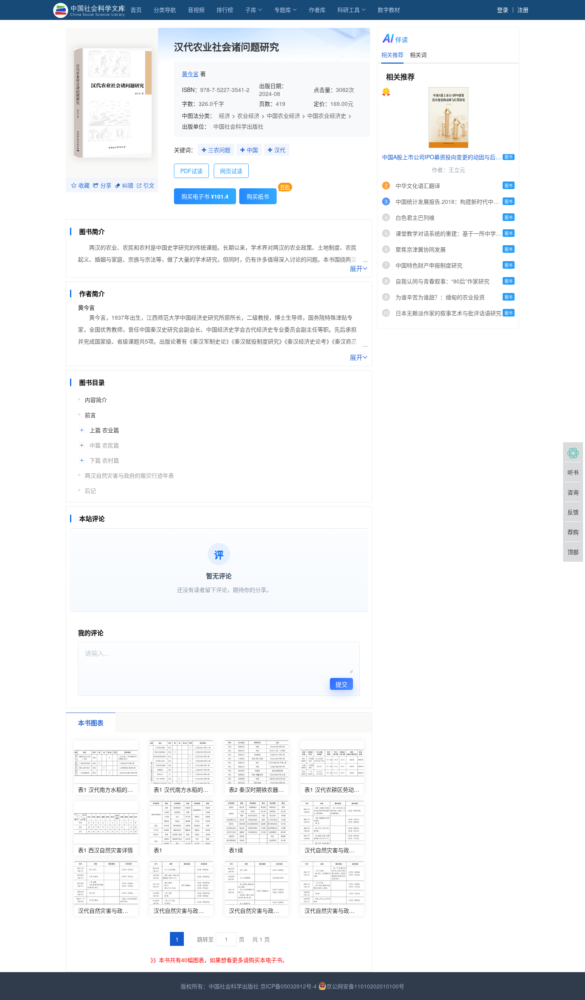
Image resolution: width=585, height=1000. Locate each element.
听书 (573, 472)
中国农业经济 (283, 115)
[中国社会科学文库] (90, 10)
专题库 (282, 10)
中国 (252, 150)
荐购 (285, 187)
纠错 (127, 185)
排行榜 (224, 10)
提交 (341, 684)
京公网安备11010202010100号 (365, 986)
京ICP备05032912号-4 (288, 986)
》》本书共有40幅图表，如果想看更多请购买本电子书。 (219, 960)
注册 (522, 10)
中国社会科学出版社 (238, 126)
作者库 (317, 10)
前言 (90, 415)
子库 (250, 10)
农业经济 (248, 115)
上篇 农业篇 (104, 430)
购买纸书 (258, 196)
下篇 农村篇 (104, 460)
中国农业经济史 (326, 115)
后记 (90, 490)
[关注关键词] (204, 150)
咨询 (573, 492)
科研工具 (348, 10)
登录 (502, 10)
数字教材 (389, 10)
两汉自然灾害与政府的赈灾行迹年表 (129, 475)
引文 (148, 185)
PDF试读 (191, 171)
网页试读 (231, 171)
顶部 (573, 552)
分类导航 (165, 10)
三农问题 (219, 150)
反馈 (573, 512)
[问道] (573, 452)
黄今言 (190, 74)
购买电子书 (204, 196)
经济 (224, 115)
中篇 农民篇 (104, 445)
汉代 (279, 150)
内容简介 (96, 400)
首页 (136, 10)
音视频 (196, 10)
